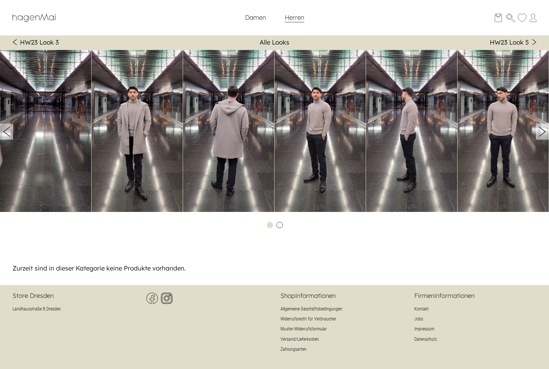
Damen (255, 17)
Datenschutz (425, 339)
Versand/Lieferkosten (300, 339)
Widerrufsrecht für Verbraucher (308, 319)
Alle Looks (274, 42)
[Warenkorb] (498, 18)
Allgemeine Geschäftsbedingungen (311, 309)
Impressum (424, 329)
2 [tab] (279, 225)
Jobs (418, 319)
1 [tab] (269, 225)
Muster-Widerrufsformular (304, 329)
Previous (6, 132)
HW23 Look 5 (509, 42)
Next (542, 132)
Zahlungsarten (294, 349)
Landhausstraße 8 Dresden (37, 309)
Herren (294, 17)
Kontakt (421, 309)
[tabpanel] (46, 132)
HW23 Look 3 (39, 42)
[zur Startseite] (38, 24)
